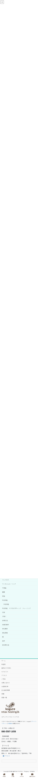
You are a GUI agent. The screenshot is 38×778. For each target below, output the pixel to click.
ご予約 (3, 679)
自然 (3, 641)
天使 (3, 612)
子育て (4, 616)
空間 (2, 694)
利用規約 (10, 723)
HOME (4, 776)
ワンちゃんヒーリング (9, 584)
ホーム (3, 661)
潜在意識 (5, 633)
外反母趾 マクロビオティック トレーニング (16, 608)
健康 (3, 592)
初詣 (3, 596)
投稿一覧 (4, 697)
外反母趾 (5, 600)
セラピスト (4, 672)
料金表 (3, 664)
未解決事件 (5, 625)
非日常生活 (5, 645)
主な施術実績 (5, 690)
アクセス (4, 675)
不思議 (4, 588)
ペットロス (5, 580)
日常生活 (5, 620)
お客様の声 (4, 686)
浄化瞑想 (5, 629)
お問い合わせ (5, 683)
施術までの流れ (6, 668)
